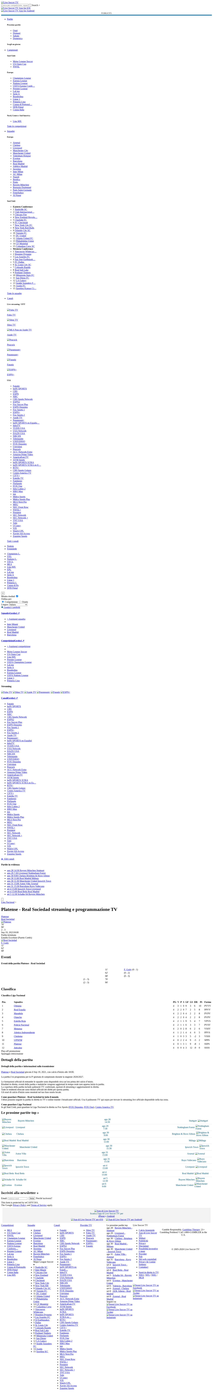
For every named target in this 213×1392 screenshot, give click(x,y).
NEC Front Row (20, 507)
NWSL (16, 66)
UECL (10, 561)
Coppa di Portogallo (16, 1267)
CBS (15, 391)
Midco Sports (19, 496)
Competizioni (7, 640)
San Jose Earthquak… (25, 259)
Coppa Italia (18, 109)
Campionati (12, 50)
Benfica (16, 179)
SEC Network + (20, 517)
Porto (15, 182)
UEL (9, 556)
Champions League (22, 78)
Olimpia (17, 1006)
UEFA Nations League (17, 675)
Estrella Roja (20, 1021)
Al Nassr (17, 195)
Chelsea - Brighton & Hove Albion (119, 1239)
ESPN (16, 394)
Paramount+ (18, 420)
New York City (42, 1283)
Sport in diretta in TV (148, 1272)
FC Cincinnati (21, 222)
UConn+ (17, 525)
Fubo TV (90, 1233)
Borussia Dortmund (22, 187)
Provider (143, 1254)
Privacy (142, 1243)
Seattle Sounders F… (26, 283)
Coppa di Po (13, 585)
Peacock (17, 449)
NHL (153, 1275)
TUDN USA (19, 428)
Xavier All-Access (21, 533)
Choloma (18, 1036)
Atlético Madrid (20, 166)
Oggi (15, 30)
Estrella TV (18, 478)
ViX (15, 528)
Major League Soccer (23, 61)
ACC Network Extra (22, 452)
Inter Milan (18, 171)
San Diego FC (22, 278)
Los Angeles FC (22, 257)
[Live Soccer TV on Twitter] (120, 1312)
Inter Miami (40, 1270)
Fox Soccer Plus (20, 404)
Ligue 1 (16, 99)
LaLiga (16, 91)
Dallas (38, 1322)
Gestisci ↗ (15, 613)
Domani (16, 33)
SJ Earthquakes (42, 1320)
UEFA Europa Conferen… (13, 1247)
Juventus (17, 169)
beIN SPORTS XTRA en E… (27, 465)
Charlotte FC (21, 220)
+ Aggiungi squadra (16, 619)
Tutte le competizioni (16, 126)
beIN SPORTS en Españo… (26, 423)
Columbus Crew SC (25, 246)
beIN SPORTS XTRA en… (67, 1315)
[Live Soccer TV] (9, 2)
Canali (10, 298)
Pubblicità (143, 1240)
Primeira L (12, 582)
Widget (142, 1238)
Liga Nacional (7, 902)
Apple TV (17, 417)
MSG (15, 504)
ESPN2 (16, 402)
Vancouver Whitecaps (39, 1310)
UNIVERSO (19, 441)
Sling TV (90, 1230)
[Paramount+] (43, 692)
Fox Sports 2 (19, 415)
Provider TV (86, 1225)
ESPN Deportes (20, 407)
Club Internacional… (24, 212)
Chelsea (16, 145)
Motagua (18, 1028)
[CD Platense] (6, 922)
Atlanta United (43, 1296)
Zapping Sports (20, 536)
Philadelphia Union (25, 241)
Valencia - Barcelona (122, 1286)
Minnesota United (44, 1335)
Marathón (18, 1013)
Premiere (17, 512)
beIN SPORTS (20, 388)
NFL (147, 1275)
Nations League (20, 83)
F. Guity (5, 943)
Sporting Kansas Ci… (26, 288)
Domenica (17, 38)
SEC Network (19, 515)
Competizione (11, 602)
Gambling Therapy (191, 1229)
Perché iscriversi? (44, 1198)
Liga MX (17, 121)
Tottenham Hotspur (22, 156)
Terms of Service (39, 1205)
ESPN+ (16, 412)
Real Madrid (18, 163)
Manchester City (20, 150)
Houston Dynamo (23, 254)
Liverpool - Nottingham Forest (116, 1234)
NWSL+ (17, 510)
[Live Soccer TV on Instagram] (120, 1317)
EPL (9, 569)
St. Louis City (41, 1325)
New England (41, 1275)
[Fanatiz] (55, 692)
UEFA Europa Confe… (24, 86)
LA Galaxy (21, 280)
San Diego (41, 1338)
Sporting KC (42, 1351)
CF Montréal (22, 243)
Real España (19, 1009)
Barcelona (17, 161)
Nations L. (12, 559)
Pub (140, 1256)
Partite (10, 19)
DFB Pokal (18, 107)
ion (14, 494)
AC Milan (17, 174)
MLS (9, 564)
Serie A (16, 94)
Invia (32, 1198)
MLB (141, 1277)
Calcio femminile (147, 1230)
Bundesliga (18, 96)
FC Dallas (19, 262)
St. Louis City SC (23, 264)
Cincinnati (40, 1280)
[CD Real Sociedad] (9, 940)
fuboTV (16, 425)
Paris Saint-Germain (22, 190)
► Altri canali (7, 859)
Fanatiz (16, 386)
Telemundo (18, 438)
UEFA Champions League (19, 662)
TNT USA (18, 520)
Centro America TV (22, 473)
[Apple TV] (30, 692)
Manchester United (21, 153)
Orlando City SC (22, 230)
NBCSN (17, 436)
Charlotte (39, 1278)
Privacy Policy (19, 1205)
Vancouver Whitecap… (25, 251)
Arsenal (16, 142)
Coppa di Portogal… (22, 104)
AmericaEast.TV (21, 457)
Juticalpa (18, 1047)
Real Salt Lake (21, 270)
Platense (5, 916)
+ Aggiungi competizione (18, 646)
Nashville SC (21, 209)
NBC (15, 396)
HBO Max (18, 491)
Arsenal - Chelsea (121, 1288)
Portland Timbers (23, 272)
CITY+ (16, 475)
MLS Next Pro (20, 502)
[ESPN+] (65, 692)
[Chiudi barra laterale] (2, 899)
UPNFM (18, 1040)
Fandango (17, 481)
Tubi (15, 523)
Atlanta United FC (24, 238)
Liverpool (17, 148)
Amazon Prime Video (23, 454)
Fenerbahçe (18, 192)
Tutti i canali (12, 541)
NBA (141, 1275)
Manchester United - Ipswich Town (119, 1250)
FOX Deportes (20, 444)
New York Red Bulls (24, 228)
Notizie (10, 546)
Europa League (20, 80)
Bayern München (21, 185)
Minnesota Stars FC (25, 275)
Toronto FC (21, 233)
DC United (21, 235)
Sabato (16, 36)
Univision (17, 446)
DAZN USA (19, 433)
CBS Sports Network (23, 399)
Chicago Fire (21, 214)
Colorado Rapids (22, 267)
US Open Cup (19, 64)
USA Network (19, 431)
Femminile (12, 549)
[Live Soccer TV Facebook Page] (120, 1307)
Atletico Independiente (24, 1032)
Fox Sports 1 (19, 409)
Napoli (16, 177)
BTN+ (16, 467)
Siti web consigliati (147, 1259)
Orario (24, 602)
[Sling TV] (18, 692)
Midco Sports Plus (21, 499)
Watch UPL (18, 531)
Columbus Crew (44, 1307)
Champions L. (13, 553)
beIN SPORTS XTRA (23, 462)
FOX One (17, 486)
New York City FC (23, 225)
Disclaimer (144, 1246)
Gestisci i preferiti (11, 607)
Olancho (18, 1017)
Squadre (11, 131)
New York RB (41, 1285)
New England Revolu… (26, 217)
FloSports (17, 483)
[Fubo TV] (6, 692)
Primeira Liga (19, 102)
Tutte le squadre (14, 293)
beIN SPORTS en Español (19, 740)
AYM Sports (19, 460)
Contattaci (143, 1267)
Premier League (20, 88)
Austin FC (21, 286)
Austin (39, 1349)
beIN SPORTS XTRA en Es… (21, 783)
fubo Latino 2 (19, 489)
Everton (16, 158)
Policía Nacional (21, 1025)
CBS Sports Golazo (22, 470)
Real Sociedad (7, 919)
